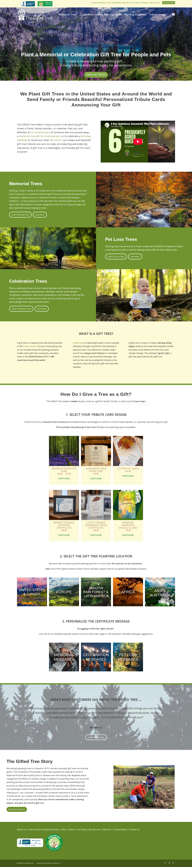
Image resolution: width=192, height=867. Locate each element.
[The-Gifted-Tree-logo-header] (34, 15)
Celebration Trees (28, 281)
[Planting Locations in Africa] (128, 592)
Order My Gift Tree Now (96, 74)
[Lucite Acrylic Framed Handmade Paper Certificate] (96, 505)
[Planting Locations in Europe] (64, 592)
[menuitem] (28, 4)
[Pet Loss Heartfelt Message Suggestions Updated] (128, 657)
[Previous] (23, 710)
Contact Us (134, 829)
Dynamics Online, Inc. (53, 863)
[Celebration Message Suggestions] (96, 657)
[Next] (169, 710)
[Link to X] (173, 863)
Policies (71, 829)
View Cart (107, 829)
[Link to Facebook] (165, 863)
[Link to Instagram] (169, 863)
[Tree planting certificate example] (128, 451)
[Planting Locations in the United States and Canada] (32, 592)
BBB (28, 3)
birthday (86, 136)
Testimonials (120, 829)
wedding (22, 140)
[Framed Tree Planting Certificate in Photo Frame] (64, 505)
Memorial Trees (25, 183)
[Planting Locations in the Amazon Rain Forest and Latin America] (96, 592)
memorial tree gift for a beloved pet (39, 136)
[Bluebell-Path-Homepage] (64, 451)
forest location (30, 346)
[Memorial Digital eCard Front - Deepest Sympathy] (128, 505)
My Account (168, 2)
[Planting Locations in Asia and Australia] (160, 592)
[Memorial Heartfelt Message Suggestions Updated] (64, 657)
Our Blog (82, 829)
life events (56, 140)
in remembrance (40, 132)
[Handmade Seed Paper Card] (96, 451)
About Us (21, 829)
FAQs (63, 829)
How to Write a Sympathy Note (43, 829)
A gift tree (78, 342)
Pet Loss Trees (121, 239)
